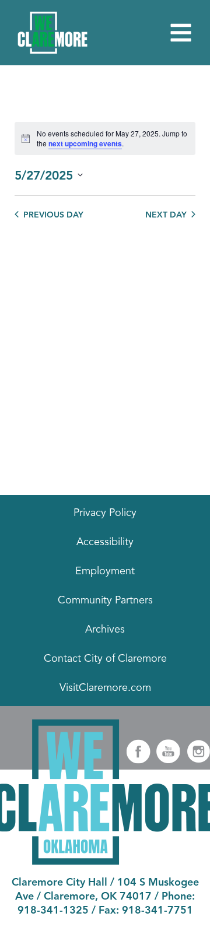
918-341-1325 (53, 910)
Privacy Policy (105, 513)
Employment (105, 571)
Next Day (166, 215)
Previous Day (53, 215)
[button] (180, 32)
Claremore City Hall (59, 882)
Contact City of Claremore (105, 659)
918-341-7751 (157, 910)
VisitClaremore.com (105, 688)
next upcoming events (85, 143)
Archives (105, 629)
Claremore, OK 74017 (98, 896)
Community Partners (105, 600)
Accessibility (105, 542)
